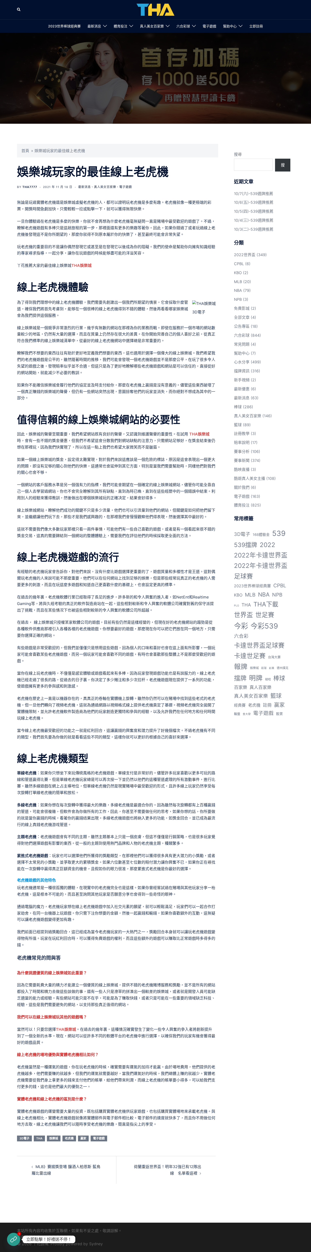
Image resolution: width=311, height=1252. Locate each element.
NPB (238, 299)
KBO (238, 272)
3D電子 (24, 1138)
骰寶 (279, 714)
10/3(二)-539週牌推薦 (253, 229)
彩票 (271, 668)
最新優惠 (242, 388)
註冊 (267, 705)
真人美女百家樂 (152, 26)
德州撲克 (282, 668)
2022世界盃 (244, 254)
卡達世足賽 (250, 656)
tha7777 (29, 187)
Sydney (96, 1243)
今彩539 (264, 626)
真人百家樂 (260, 687)
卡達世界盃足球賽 (259, 645)
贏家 (83, 1138)
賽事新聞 (242, 460)
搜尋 (238, 154)
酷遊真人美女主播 (249, 478)
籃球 (238, 424)
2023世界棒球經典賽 (64, 26)
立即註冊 (256, 26)
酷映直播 (242, 469)
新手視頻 (242, 379)
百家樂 (240, 687)
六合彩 (241, 636)
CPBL (239, 263)
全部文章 (242, 317)
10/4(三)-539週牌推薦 (253, 220)
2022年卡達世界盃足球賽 (260, 571)
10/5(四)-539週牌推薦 (253, 211)
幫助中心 (230, 26)
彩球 (264, 668)
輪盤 (237, 714)
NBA (238, 290)
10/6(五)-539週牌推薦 (253, 202)
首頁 (25, 150)
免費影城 (242, 308)
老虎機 (69, 1138)
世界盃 (243, 615)
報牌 (241, 667)
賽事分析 (242, 451)
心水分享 (242, 362)
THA (39, 1138)
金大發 (247, 714)
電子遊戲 (209, 26)
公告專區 (242, 326)
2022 (267, 544)
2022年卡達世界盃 (260, 555)
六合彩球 (183, 26)
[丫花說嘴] (155, 9)
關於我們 (242, 487)
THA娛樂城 (81, 265)
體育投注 (120, 26)
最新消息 (94, 26)
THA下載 (265, 604)
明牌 (256, 678)
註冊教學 (242, 433)
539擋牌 (245, 544)
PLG (236, 605)
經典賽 (240, 705)
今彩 (241, 626)
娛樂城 (53, 1138)
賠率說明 (242, 442)
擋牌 (240, 678)
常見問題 (242, 344)
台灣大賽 (274, 657)
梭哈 (268, 679)
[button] (19, 10)
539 (278, 533)
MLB (238, 281)
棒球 (238, 406)
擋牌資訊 (242, 370)
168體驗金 (261, 534)
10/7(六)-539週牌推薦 (253, 193)
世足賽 (264, 615)
